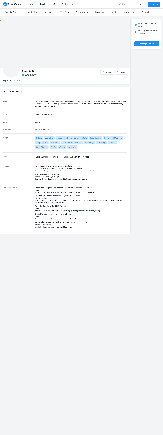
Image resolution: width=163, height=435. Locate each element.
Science (112, 142)
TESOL (53, 147)
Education (49, 138)
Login (140, 4)
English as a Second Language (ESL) (72, 138)
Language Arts (42, 142)
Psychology (101, 142)
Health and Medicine (113, 138)
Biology (39, 138)
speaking (72, 147)
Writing (62, 147)
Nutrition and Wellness (72, 142)
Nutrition (55, 142)
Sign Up (154, 4)
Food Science (95, 138)
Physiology (89, 142)
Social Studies (41, 147)
